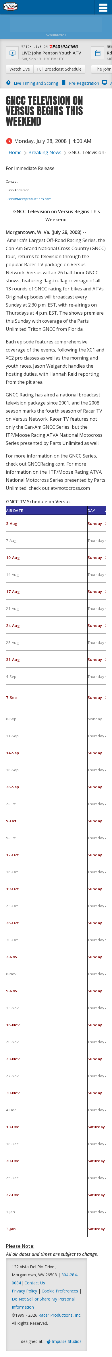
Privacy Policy (24, 1291)
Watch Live (19, 69)
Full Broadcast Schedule (59, 69)
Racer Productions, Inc (59, 1315)
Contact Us (34, 1283)
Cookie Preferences (60, 1291)
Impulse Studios (67, 1341)
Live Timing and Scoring (36, 83)
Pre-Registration (84, 83)
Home (15, 152)
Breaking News (44, 152)
